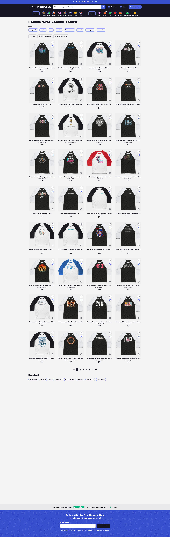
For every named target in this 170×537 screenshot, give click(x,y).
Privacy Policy (81, 530)
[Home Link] (44, 7)
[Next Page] (96, 369)
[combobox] (77, 7)
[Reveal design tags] (52, 64)
